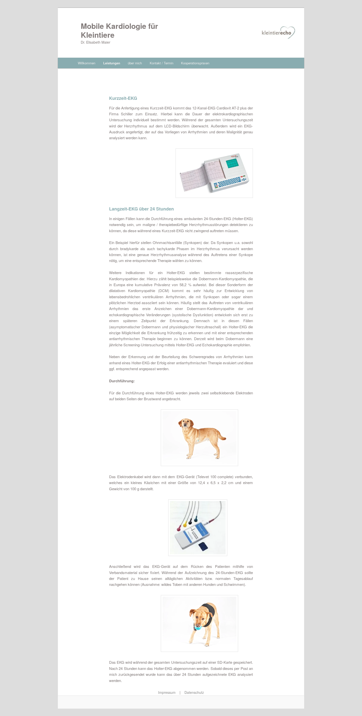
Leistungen (111, 63)
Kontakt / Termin (161, 63)
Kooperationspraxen (195, 63)
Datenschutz (194, 692)
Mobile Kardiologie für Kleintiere (119, 30)
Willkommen (86, 63)
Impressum (167, 692)
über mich (135, 63)
